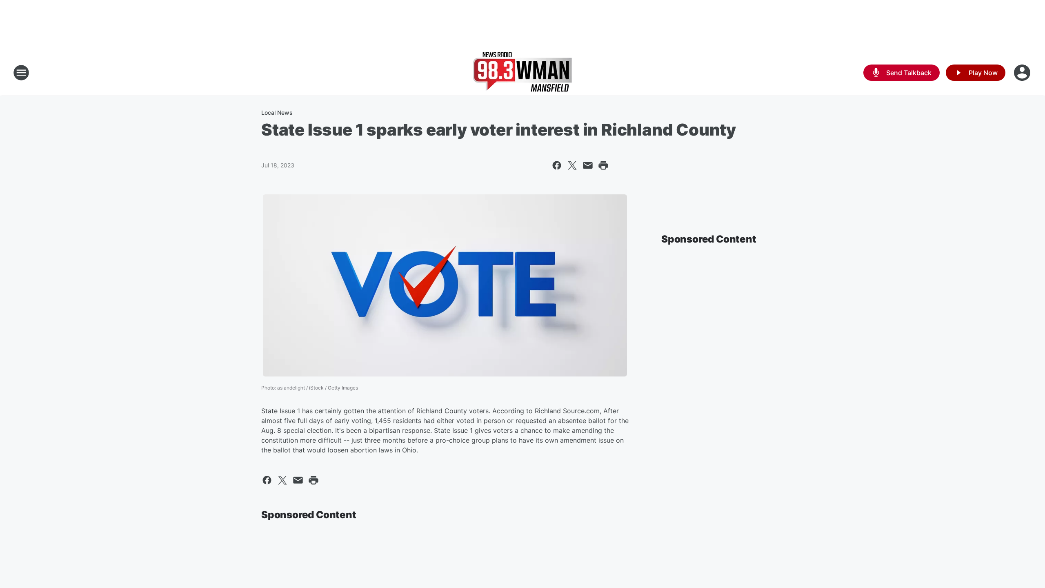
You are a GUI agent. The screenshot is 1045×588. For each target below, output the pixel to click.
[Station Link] (522, 72)
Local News (277, 112)
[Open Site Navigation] (21, 73)
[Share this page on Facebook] (557, 165)
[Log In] (1023, 73)
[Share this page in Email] (588, 165)
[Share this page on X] (572, 165)
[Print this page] (603, 165)
